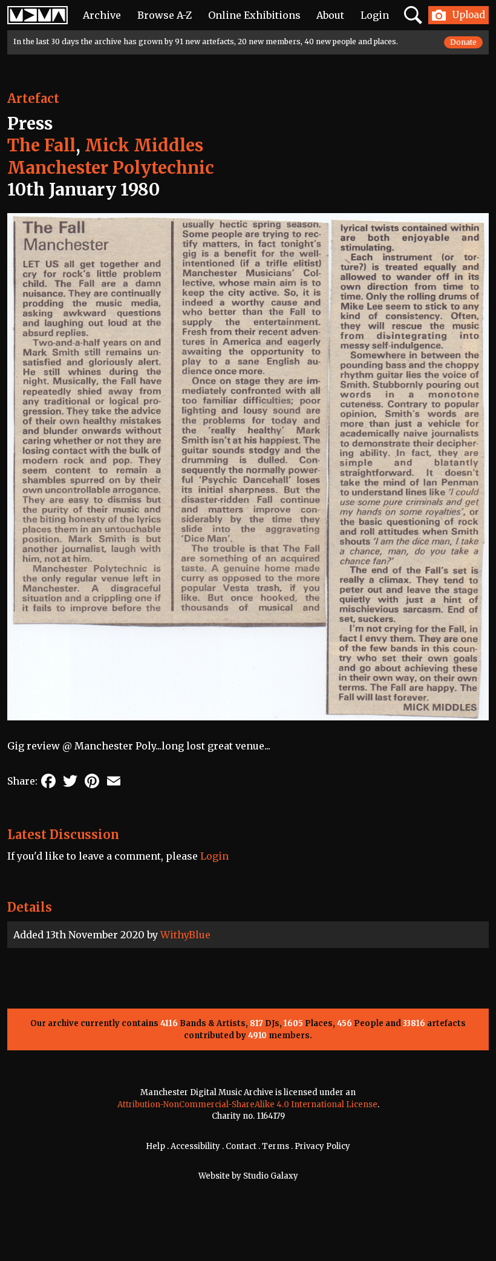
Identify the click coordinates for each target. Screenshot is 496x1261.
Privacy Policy (322, 1146)
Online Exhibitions (254, 15)
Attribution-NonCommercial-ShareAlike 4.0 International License (247, 1104)
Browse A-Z (164, 15)
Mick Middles (144, 145)
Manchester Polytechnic (110, 168)
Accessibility (195, 1146)
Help (155, 1146)
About (330, 15)
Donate (463, 42)
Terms (275, 1146)
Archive (102, 15)
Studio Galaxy (270, 1176)
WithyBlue (185, 935)
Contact (241, 1146)
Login (375, 15)
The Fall (41, 145)
